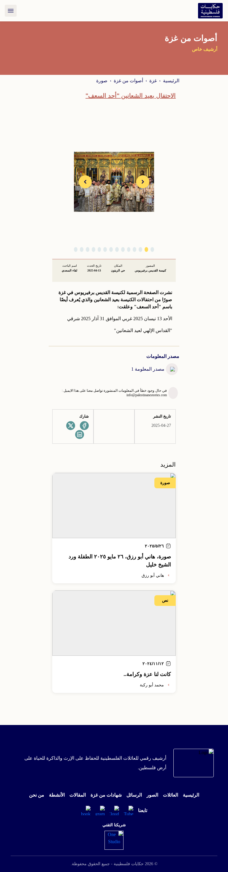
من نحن (36, 794)
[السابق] (142, 182)
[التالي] (85, 182)
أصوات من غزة (128, 80)
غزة (153, 80)
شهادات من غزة (106, 794)
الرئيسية (171, 80)
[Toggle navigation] (11, 11)
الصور (152, 794)
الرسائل (134, 794)
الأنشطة (57, 794)
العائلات (170, 794)
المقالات (77, 794)
